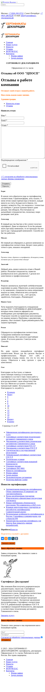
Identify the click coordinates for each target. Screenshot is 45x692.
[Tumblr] (16, 538)
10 (8, 406)
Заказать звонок (8, 543)
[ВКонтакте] (2, 538)
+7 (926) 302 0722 (15, 13)
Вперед (10, 419)
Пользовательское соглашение (19, 477)
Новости (9, 47)
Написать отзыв (13, 103)
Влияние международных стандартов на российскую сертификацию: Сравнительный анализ (23, 509)
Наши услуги (11, 45)
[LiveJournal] (13, 538)
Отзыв (4, 125)
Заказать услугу (7, 615)
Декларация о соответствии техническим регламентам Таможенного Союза (23, 442)
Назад (9, 394)
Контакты (10, 54)
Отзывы (9, 49)
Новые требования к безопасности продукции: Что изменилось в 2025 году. (23, 504)
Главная (9, 42)
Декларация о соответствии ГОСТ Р (21, 448)
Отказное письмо (13, 466)
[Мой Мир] (9, 538)
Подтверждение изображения (14, 160)
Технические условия (15, 459)
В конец (10, 422)
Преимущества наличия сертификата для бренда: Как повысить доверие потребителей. (23, 523)
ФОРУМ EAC (12, 51)
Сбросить (5, 186)
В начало (11, 392)
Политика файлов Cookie (17, 480)
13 (8, 412)
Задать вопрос (17, 58)
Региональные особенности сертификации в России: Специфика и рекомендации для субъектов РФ (25, 516)
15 (8, 417)
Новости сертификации (16, 471)
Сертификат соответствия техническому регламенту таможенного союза (23, 438)
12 (8, 410)
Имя (3, 115)
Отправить (6, 184)
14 (8, 415)
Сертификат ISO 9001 (15, 468)
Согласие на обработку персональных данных (20, 637)
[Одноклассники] (6, 538)
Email (4, 120)
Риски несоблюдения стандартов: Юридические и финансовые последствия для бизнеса (24, 498)
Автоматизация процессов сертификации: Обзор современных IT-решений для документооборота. (24, 491)
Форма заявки (17, 56)
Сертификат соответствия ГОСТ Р (21, 446)
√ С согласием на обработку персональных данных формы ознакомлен (19, 178)
